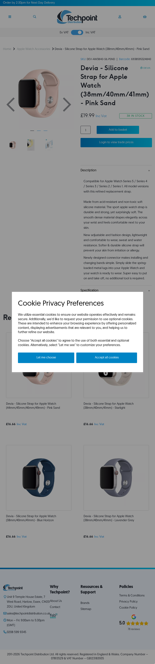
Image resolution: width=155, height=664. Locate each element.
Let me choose (46, 357)
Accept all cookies (107, 357)
